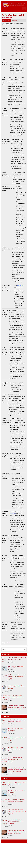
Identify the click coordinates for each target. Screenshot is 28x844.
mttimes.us (20, 285)
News (8, 643)
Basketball (13, 513)
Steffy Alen (14, 20)
